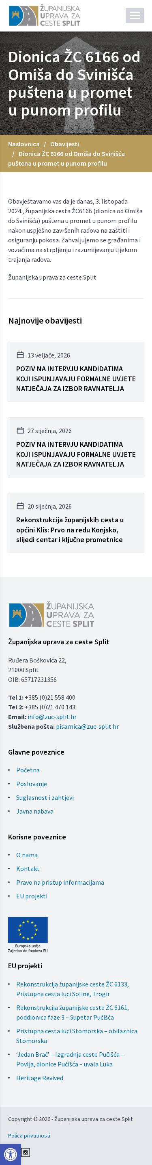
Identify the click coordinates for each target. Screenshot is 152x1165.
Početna (28, 770)
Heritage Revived (39, 1078)
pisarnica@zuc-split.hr (87, 726)
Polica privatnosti (29, 1135)
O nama (27, 855)
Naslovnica (24, 144)
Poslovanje (31, 784)
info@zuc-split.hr (52, 717)
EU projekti (31, 896)
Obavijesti (64, 144)
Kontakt (28, 868)
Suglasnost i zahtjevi (45, 797)
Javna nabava (35, 811)
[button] (10, 1154)
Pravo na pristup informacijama (60, 882)
